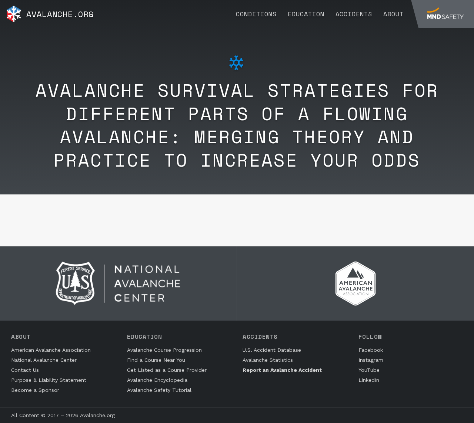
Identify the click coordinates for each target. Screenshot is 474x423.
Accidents (354, 14)
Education (306, 14)
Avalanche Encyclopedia (157, 380)
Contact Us (25, 370)
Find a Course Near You (156, 360)
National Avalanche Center (44, 360)
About (393, 14)
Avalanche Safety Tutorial (159, 390)
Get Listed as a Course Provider (167, 370)
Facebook (370, 350)
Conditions (256, 14)
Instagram (370, 360)
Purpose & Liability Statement (48, 380)
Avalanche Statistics (268, 360)
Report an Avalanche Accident (282, 370)
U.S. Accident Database (272, 350)
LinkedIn (368, 380)
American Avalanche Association (51, 350)
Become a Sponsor (35, 390)
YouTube (369, 370)
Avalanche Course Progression (164, 350)
